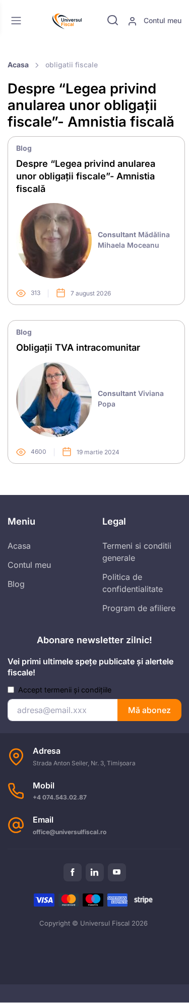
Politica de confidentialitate (132, 583)
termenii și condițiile (77, 689)
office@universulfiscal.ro (69, 832)
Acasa (18, 64)
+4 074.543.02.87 (60, 797)
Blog (24, 148)
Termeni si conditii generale (136, 552)
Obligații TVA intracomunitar (78, 347)
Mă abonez (149, 710)
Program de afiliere (138, 608)
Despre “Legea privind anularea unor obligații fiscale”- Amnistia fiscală (85, 176)
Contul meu (161, 20)
